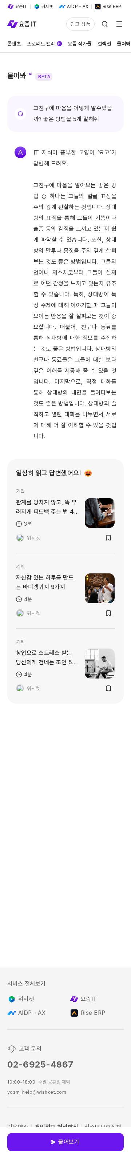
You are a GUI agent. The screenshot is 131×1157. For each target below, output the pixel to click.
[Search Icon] (104, 24)
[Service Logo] (21, 24)
